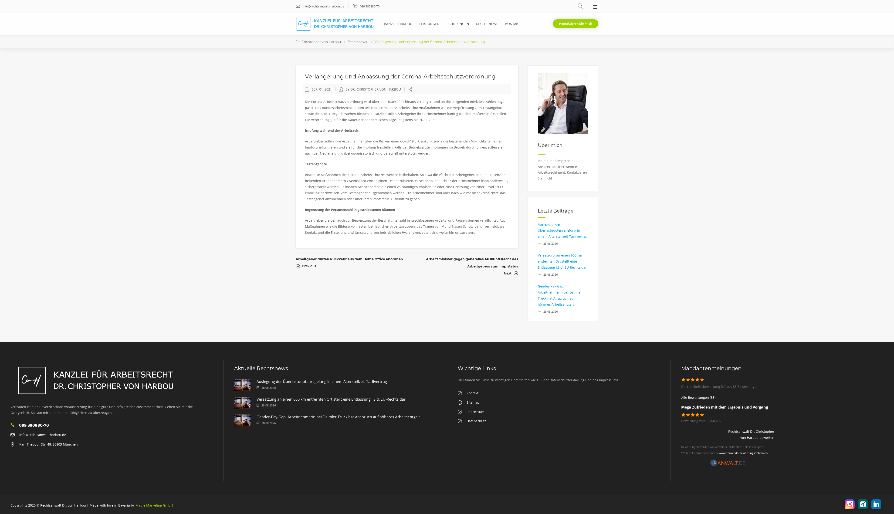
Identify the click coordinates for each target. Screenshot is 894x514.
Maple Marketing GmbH (154, 505)
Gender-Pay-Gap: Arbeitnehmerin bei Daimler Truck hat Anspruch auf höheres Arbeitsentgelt (338, 417)
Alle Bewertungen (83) (698, 397)
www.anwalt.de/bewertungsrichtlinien (743, 453)
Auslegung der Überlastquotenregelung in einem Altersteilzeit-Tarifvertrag (563, 230)
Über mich (550, 145)
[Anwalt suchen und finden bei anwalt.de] (727, 465)
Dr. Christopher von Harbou (318, 42)
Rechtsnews (357, 42)
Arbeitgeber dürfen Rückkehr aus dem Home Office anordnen (349, 259)
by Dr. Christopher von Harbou (373, 89)
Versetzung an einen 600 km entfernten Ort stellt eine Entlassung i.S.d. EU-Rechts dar (562, 261)
